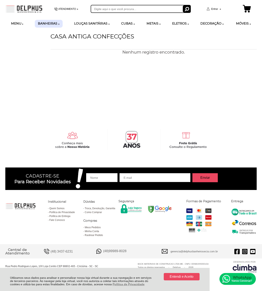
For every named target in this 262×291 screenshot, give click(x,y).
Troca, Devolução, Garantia (100, 208)
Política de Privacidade (129, 284)
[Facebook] (237, 251)
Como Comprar (93, 212)
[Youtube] (252, 251)
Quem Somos (56, 208)
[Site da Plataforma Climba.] (245, 267)
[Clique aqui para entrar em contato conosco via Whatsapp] (237, 279)
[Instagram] (244, 251)
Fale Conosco (57, 220)
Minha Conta (92, 231)
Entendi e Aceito (181, 276)
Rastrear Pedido (94, 235)
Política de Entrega (59, 216)
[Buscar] (187, 8)
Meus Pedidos (93, 227)
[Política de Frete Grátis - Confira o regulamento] (131, 139)
